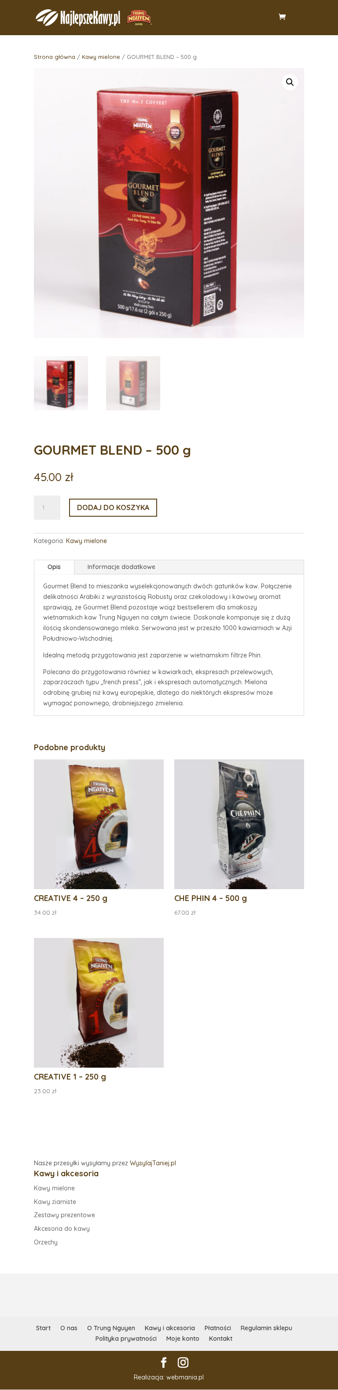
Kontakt (220, 1339)
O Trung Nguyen (111, 1328)
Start (43, 1328)
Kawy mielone (101, 56)
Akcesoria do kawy (62, 1229)
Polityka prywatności (126, 1339)
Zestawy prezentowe (64, 1215)
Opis (54, 567)
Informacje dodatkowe (121, 567)
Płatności (218, 1328)
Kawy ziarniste (55, 1202)
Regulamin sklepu (266, 1328)
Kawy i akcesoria (170, 1328)
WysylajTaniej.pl (153, 1163)
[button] (290, 82)
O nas (68, 1328)
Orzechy (46, 1242)
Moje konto (182, 1339)
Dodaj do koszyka (113, 507)
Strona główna (54, 56)
